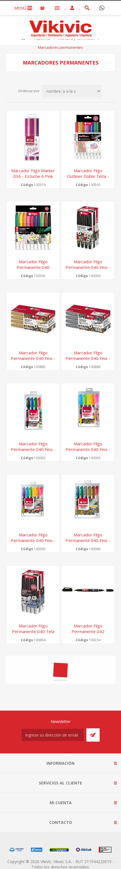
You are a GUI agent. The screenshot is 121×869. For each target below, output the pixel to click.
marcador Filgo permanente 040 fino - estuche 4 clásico (33, 449)
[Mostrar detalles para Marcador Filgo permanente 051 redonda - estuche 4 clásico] (88, 683)
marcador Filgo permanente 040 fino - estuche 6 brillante (33, 540)
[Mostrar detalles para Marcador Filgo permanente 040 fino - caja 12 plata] (88, 319)
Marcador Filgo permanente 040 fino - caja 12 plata (88, 358)
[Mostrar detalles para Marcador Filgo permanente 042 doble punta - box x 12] (88, 592)
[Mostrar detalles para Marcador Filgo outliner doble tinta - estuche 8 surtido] (88, 136)
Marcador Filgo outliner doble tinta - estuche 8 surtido (88, 176)
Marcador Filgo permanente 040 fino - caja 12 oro (33, 358)
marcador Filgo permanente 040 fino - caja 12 (88, 267)
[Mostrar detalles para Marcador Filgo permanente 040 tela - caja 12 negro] (33, 592)
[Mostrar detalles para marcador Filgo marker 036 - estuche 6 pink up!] (33, 136)
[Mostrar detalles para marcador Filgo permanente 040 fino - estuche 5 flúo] (88, 410)
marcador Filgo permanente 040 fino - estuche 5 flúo (88, 449)
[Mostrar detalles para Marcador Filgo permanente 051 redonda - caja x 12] (33, 683)
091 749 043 (102, 8)
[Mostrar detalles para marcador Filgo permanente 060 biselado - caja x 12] (33, 774)
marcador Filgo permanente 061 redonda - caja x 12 (88, 813)
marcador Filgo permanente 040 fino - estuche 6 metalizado (88, 540)
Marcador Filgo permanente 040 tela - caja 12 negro (33, 631)
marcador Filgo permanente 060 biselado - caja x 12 (33, 813)
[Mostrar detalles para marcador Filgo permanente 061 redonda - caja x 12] (88, 774)
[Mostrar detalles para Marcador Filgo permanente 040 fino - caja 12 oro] (33, 319)
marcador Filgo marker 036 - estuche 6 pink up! (33, 176)
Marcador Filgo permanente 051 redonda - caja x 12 (33, 722)
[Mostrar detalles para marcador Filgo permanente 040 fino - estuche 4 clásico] (33, 410)
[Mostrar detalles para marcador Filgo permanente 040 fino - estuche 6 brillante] (33, 501)
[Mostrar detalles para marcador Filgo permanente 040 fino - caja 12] (88, 228)
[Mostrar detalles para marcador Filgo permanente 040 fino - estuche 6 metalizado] (88, 501)
